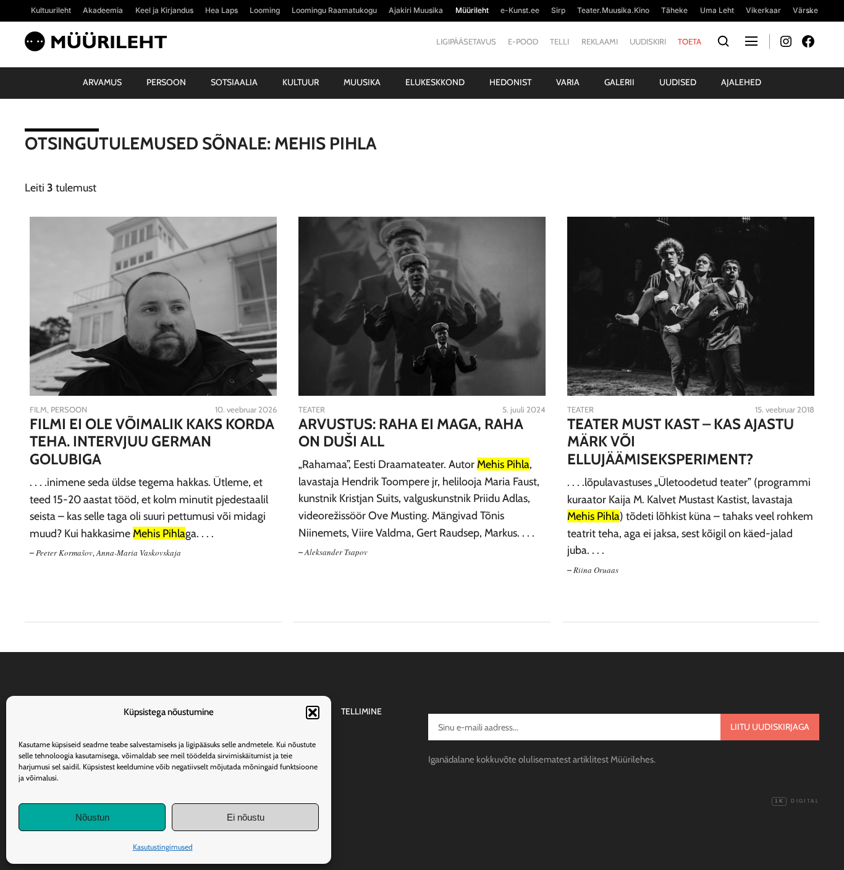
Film (38, 409)
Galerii (619, 82)
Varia (568, 82)
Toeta (689, 41)
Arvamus (102, 82)
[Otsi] (723, 41)
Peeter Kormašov (64, 552)
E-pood (523, 41)
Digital (797, 801)
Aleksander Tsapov (336, 552)
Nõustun (92, 817)
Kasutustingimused (163, 846)
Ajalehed (741, 82)
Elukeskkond (435, 82)
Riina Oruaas (595, 569)
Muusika (362, 82)
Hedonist (510, 82)
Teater (311, 409)
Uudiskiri (648, 41)
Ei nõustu (245, 817)
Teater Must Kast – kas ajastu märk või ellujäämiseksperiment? (680, 442)
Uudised (677, 82)
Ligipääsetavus (466, 41)
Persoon (166, 82)
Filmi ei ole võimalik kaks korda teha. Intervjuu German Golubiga (152, 442)
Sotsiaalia (234, 82)
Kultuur (300, 82)
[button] (312, 712)
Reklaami (599, 41)
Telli (559, 41)
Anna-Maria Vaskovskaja (138, 552)
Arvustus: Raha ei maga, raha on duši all (410, 433)
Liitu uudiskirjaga (769, 726)
